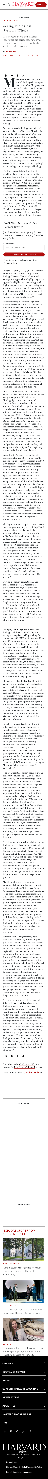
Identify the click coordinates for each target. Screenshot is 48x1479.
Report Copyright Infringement (18, 1472)
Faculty (7, 1344)
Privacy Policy (11, 1462)
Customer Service (14, 1372)
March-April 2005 (25, 56)
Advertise (8, 1405)
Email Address (9, 243)
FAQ (4, 1422)
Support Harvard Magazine (20, 1388)
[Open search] (8, 5)
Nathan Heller (11, 51)
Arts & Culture (10, 1306)
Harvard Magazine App (17, 1414)
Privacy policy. (10, 263)
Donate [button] (41, 4)
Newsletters (10, 1397)
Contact (8, 1363)
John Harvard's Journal (24, 1067)
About (6, 1380)
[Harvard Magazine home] (23, 4)
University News (11, 1264)
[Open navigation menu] (3, 5)
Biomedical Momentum (28, 185)
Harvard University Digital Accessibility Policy (24, 1467)
